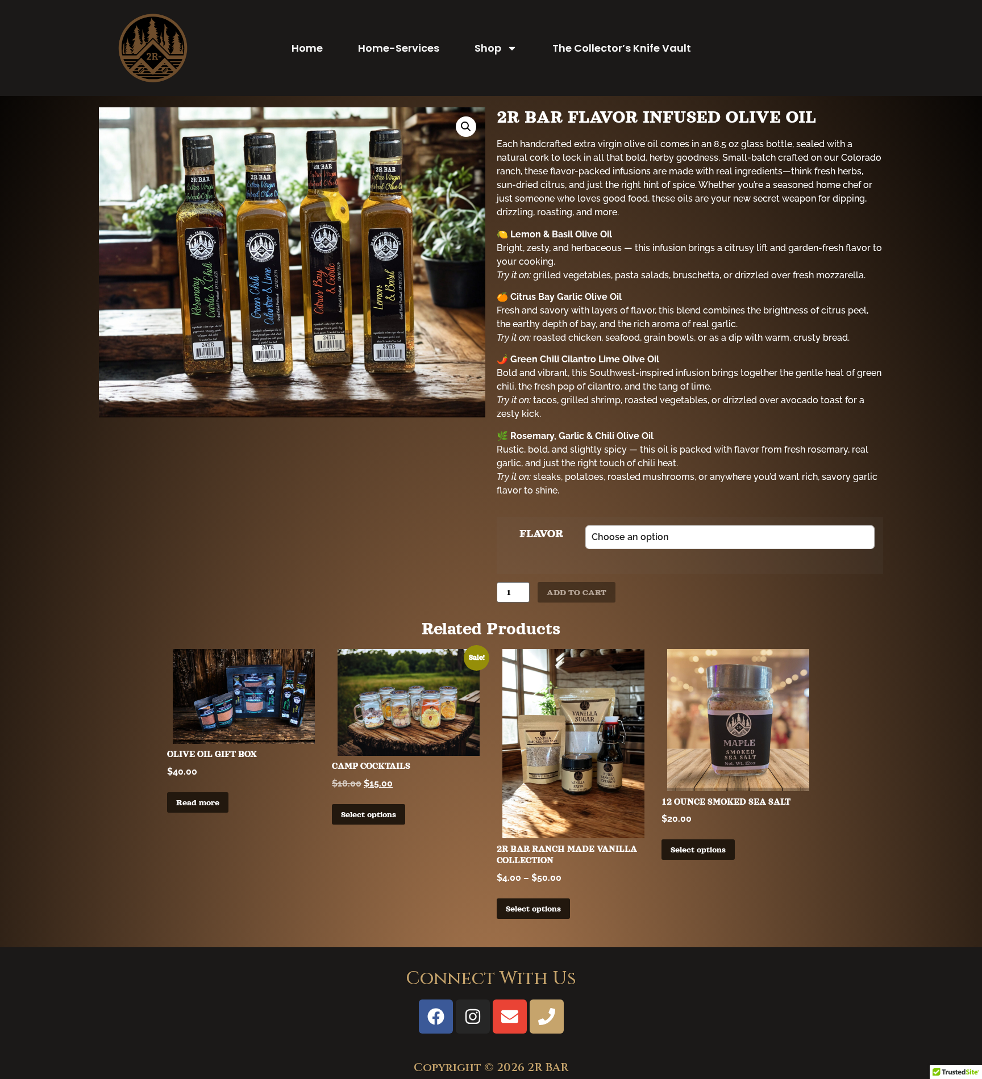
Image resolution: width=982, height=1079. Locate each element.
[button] (466, 126)
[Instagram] (473, 1016)
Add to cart (576, 592)
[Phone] (547, 1016)
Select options (368, 814)
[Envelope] (510, 1016)
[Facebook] (436, 1016)
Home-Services (398, 48)
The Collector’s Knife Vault (621, 48)
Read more (197, 802)
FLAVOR (541, 534)
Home (307, 48)
